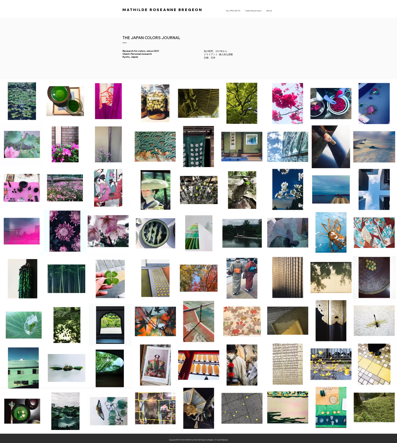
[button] (253, 11)
